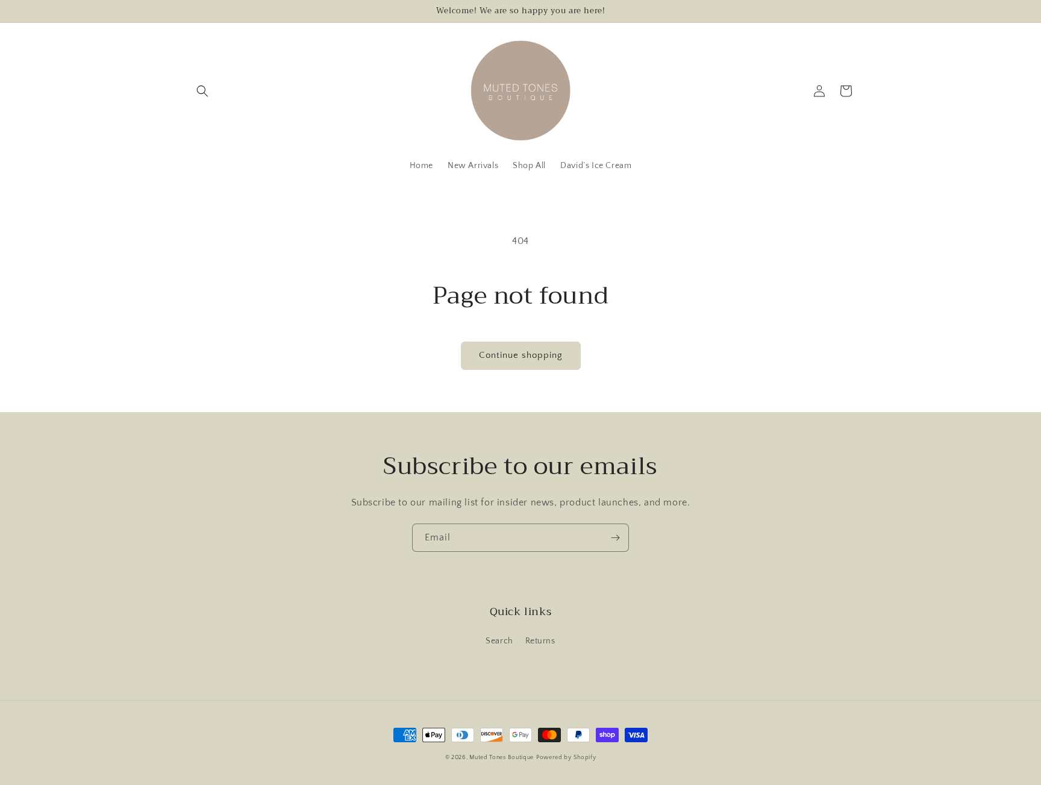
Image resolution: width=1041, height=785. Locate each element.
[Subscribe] (615, 538)
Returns (540, 641)
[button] (202, 91)
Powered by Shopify (566, 757)
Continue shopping (521, 355)
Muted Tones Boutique (501, 757)
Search (499, 641)
